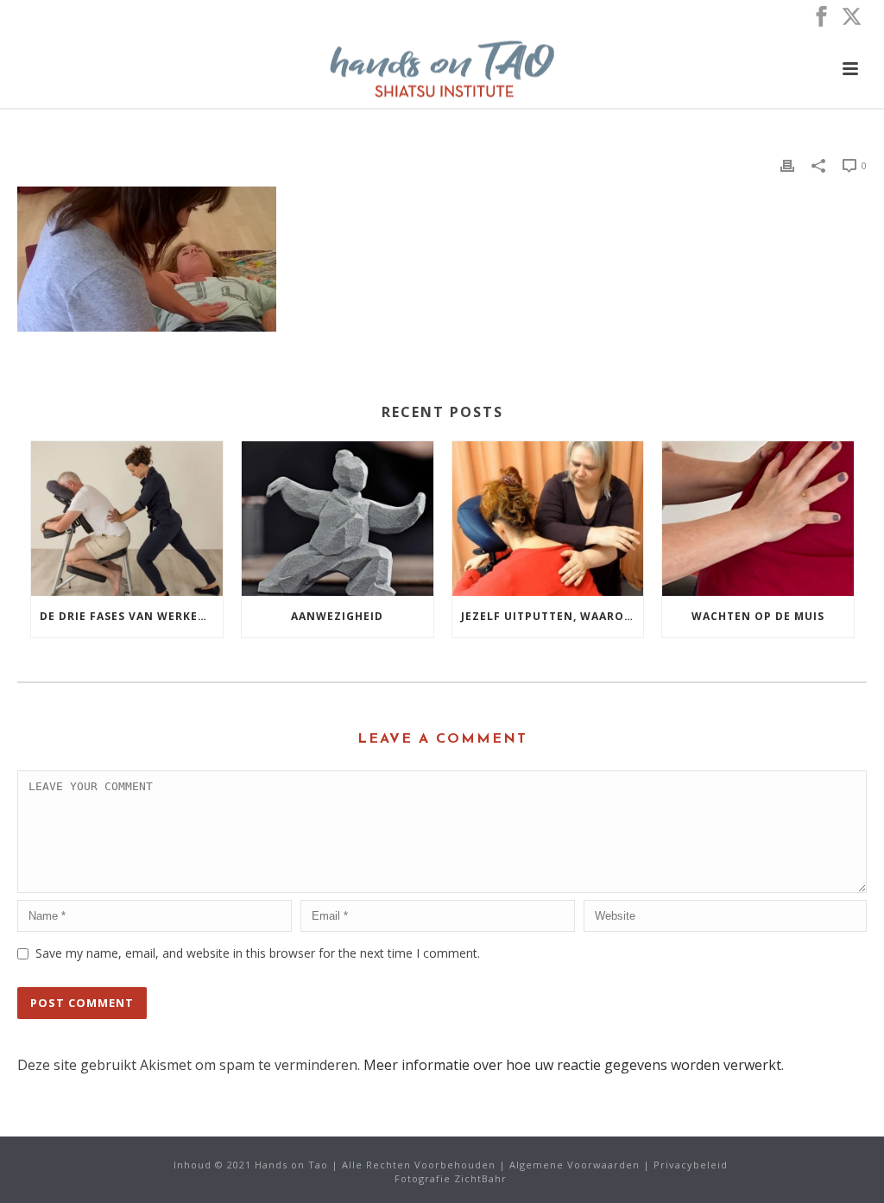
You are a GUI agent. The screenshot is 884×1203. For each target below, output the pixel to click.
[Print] (787, 164)
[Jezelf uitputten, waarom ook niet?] (548, 518)
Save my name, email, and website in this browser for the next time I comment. (257, 953)
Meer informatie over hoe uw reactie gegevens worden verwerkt (572, 1064)
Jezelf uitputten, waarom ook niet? (552, 616)
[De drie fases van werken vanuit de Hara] (127, 518)
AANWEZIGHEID (337, 616)
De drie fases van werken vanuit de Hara (131, 616)
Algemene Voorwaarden (574, 1164)
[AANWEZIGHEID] (337, 518)
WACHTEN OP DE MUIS (757, 616)
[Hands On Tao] (442, 69)
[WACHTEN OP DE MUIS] (758, 518)
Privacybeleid (691, 1164)
